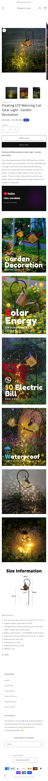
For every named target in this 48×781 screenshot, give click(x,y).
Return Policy (10, 707)
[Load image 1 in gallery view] (11, 93)
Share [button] (6, 655)
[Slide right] (45, 93)
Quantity (5, 125)
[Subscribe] (40, 744)
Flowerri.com (21, 776)
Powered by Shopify (29, 776)
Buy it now (24, 145)
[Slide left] (2, 93)
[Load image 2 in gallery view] (24, 93)
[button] (2, 8)
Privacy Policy (10, 691)
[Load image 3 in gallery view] (36, 93)
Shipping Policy (10, 702)
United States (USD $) (23, 760)
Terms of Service (11, 696)
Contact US (9, 686)
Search (7, 680)
